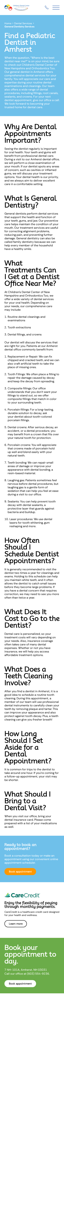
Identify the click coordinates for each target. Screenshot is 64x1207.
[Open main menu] (56, 7)
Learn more (16, 923)
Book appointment (20, 871)
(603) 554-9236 (38, 973)
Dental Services (23, 23)
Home (7, 23)
